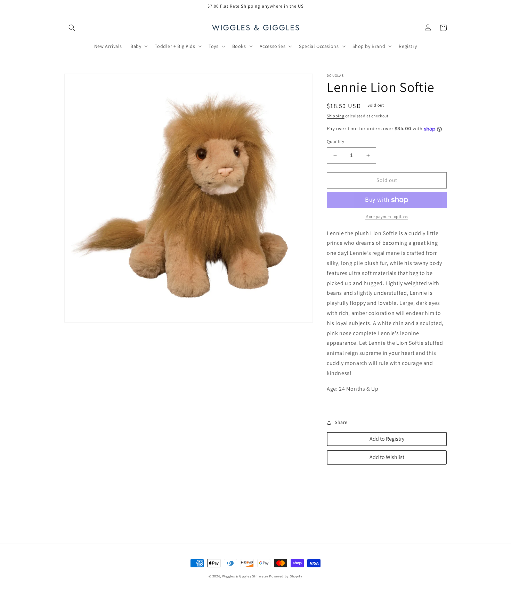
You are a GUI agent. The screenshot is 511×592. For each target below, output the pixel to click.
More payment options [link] (386, 216)
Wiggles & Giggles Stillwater (245, 576)
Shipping (335, 115)
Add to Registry (387, 438)
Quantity (335, 141)
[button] (72, 27)
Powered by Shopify (285, 576)
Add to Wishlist (387, 457)
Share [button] (341, 422)
